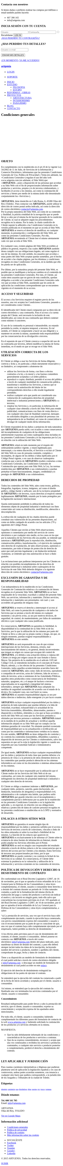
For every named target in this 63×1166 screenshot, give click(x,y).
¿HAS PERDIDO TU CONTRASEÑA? (20, 38)
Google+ (11, 1150)
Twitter (10, 1145)
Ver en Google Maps (10, 1116)
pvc (39, 1089)
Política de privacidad (17, 1130)
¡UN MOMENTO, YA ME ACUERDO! (20, 60)
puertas (34, 1089)
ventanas (48, 1089)
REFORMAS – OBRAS (18, 92)
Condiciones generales (17, 1127)
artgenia (6, 66)
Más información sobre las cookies (23, 1135)
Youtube (11, 1148)
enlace (44, 965)
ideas (29, 1089)
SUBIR (4, 1163)
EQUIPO (17, 90)
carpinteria (11, 1089)
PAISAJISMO (19, 103)
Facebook (11, 1143)
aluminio (4, 1089)
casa (17, 1089)
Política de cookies (15, 1132)
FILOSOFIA (19, 87)
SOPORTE (12, 77)
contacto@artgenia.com (32, 209)
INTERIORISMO (21, 100)
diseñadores (23, 1089)
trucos (43, 1089)
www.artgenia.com (16, 1022)
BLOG (10, 106)
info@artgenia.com (21, 942)
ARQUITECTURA (22, 98)
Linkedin (11, 1153)
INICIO (10, 82)
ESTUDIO (12, 84)
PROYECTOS (14, 95)
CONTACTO (13, 108)
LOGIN (11, 72)
